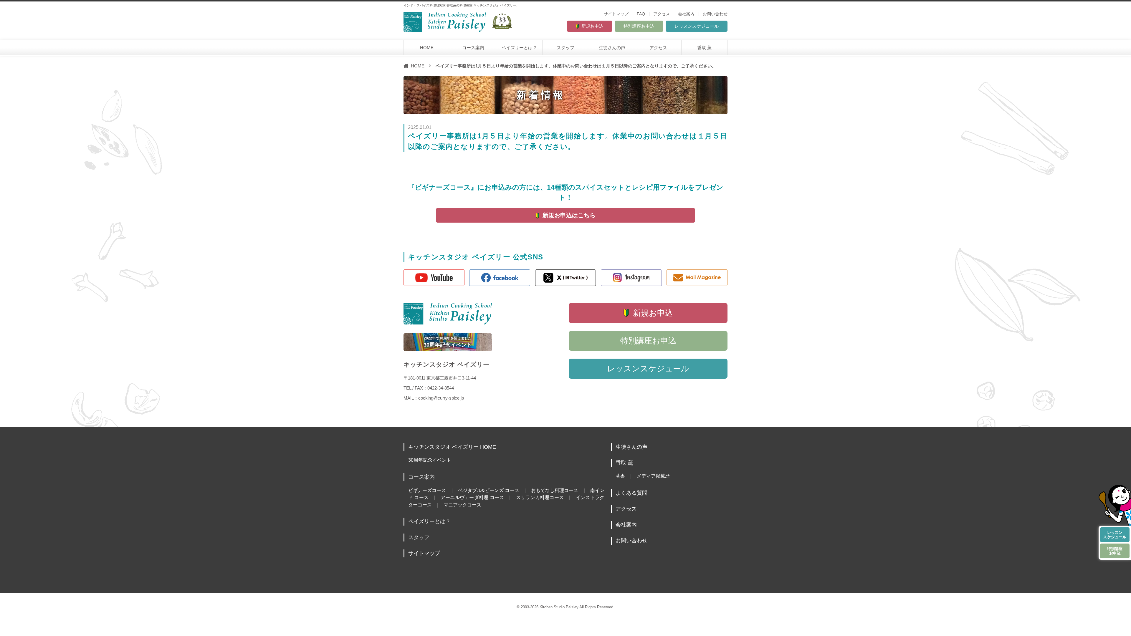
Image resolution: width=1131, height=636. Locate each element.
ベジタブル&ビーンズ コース (488, 490)
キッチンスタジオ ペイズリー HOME (452, 447)
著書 (620, 475)
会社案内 (686, 14)
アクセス (661, 14)
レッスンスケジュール (696, 26)
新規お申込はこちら (569, 215)
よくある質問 (631, 493)
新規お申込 (592, 26)
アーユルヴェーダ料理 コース (472, 497)
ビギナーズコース (427, 490)
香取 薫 (704, 47)
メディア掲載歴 (653, 475)
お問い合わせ (715, 14)
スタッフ (565, 47)
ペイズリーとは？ (519, 47)
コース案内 (473, 47)
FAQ (641, 14)
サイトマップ (616, 14)
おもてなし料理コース (554, 490)
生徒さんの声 (612, 47)
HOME (427, 47)
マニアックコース (462, 504)
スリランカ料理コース (540, 497)
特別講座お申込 (639, 26)
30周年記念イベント (429, 460)
